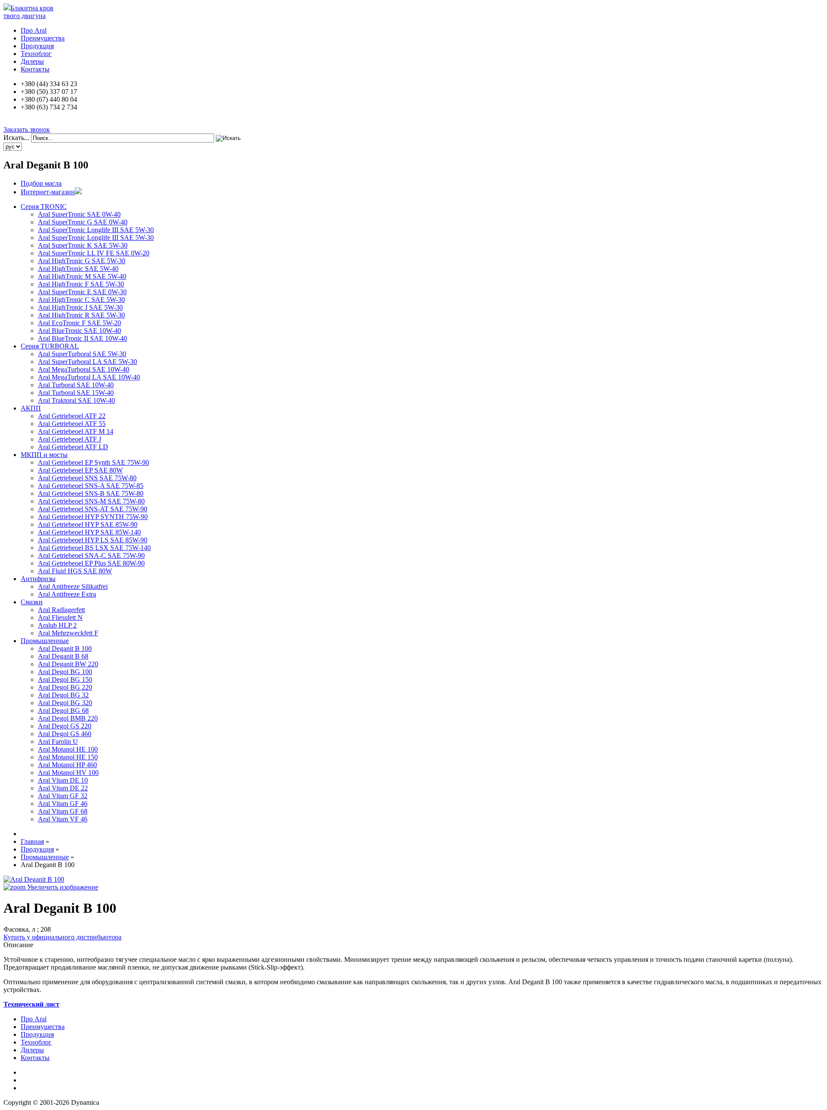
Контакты (35, 69)
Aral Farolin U (58, 741)
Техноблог (36, 53)
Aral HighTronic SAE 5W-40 (78, 268)
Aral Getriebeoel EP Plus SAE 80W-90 (91, 563)
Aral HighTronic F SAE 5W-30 (81, 284)
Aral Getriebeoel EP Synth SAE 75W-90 (93, 462)
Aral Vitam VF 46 (62, 819)
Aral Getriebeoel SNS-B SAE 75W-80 (90, 493)
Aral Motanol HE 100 (68, 749)
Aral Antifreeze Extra (67, 594)
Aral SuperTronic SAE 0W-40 (79, 214)
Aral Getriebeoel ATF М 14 (75, 431)
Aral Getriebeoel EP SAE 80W (80, 470)
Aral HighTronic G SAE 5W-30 (81, 260)
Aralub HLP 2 (57, 625)
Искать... (16, 137)
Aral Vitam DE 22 (63, 788)
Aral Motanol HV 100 (68, 772)
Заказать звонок (26, 129)
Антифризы (38, 578)
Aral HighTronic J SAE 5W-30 (80, 307)
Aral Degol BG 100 (65, 671)
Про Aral (34, 30)
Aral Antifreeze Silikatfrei (73, 586)
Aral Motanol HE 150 (68, 757)
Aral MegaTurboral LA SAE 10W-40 (89, 377)
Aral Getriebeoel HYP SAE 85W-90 (87, 524)
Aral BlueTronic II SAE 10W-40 (82, 338)
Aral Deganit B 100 (65, 648)
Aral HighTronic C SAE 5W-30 (81, 299)
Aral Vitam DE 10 (63, 780)
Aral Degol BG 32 (63, 695)
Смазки (32, 602)
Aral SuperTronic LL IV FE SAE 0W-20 (93, 253)
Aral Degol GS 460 (64, 733)
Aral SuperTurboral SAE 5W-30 (82, 354)
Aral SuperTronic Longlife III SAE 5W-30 (96, 229)
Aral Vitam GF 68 (62, 811)
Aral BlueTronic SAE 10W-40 (79, 330)
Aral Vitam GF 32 (62, 795)
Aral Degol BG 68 (63, 710)
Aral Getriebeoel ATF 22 (72, 416)
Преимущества (43, 38)
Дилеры (32, 61)
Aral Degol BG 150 (65, 679)
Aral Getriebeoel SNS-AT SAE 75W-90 (92, 509)
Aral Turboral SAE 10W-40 (76, 385)
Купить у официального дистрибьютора (62, 937)
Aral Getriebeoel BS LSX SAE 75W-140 (94, 547)
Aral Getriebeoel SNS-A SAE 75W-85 (90, 485)
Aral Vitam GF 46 (62, 803)
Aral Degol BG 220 (65, 687)
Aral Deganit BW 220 (68, 664)
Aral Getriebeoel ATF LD (73, 447)
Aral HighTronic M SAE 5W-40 (82, 276)
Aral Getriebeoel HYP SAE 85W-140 (89, 532)
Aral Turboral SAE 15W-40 (76, 392)
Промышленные (45, 640)
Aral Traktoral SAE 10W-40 (76, 400)
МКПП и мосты (44, 454)
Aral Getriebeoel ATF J (69, 439)
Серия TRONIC (44, 206)
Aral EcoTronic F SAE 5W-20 (79, 322)
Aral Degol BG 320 (65, 702)
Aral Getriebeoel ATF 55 (72, 423)
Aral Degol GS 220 (64, 726)
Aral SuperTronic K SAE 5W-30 (82, 245)
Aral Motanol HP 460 (67, 764)
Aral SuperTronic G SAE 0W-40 (82, 222)
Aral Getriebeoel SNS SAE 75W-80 (87, 478)
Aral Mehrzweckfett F (68, 633)
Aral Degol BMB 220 (68, 718)
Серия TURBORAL (50, 346)
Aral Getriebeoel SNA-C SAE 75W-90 (91, 555)
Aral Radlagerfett (61, 609)
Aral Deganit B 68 (63, 656)
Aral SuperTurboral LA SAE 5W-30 (87, 361)
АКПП (31, 408)
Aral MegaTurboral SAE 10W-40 (83, 369)
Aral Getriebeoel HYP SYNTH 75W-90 (93, 516)
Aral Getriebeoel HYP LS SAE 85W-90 (92, 540)
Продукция (37, 46)
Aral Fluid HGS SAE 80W (75, 571)
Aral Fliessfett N (60, 617)
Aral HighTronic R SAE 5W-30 (81, 315)
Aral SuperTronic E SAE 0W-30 (82, 291)
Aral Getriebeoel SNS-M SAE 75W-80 (91, 501)
